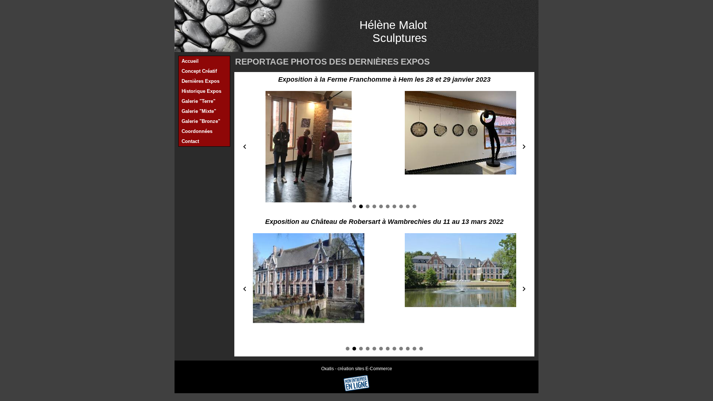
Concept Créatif (199, 71)
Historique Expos (201, 91)
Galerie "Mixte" (199, 111)
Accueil (190, 61)
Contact (190, 141)
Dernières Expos (200, 81)
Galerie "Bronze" (201, 121)
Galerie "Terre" (198, 101)
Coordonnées (197, 131)
